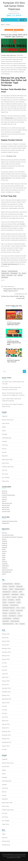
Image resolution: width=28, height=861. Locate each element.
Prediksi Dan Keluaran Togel (9, 521)
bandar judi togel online (19, 589)
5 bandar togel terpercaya (12, 271)
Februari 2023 (6, 681)
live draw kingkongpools (8, 495)
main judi (3, 275)
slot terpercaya (16, 618)
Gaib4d (4, 427)
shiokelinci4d (5, 565)
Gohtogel (4, 434)
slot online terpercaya (7, 618)
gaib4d (4, 549)
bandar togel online (5, 273)
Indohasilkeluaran (6, 438)
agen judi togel (19, 586)
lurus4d (4, 452)
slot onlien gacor (12, 615)
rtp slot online (5, 610)
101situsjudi (4, 271)
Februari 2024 (6, 641)
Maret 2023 (5, 677)
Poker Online (5, 463)
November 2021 (6, 735)
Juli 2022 (4, 706)
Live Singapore (11, 599)
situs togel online (12, 613)
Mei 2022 (4, 713)
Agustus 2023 (6, 659)
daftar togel (15, 591)
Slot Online (5, 474)
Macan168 (4, 456)
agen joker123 (11, 586)
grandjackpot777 (6, 594)
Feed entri (4, 837)
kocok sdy (4, 493)
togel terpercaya (5, 277)
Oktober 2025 (6, 634)
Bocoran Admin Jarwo (8, 420)
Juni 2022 (4, 710)
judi (19, 273)
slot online (20, 615)
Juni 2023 (4, 666)
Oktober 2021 (6, 739)
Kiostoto (4, 448)
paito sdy (4, 497)
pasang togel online (7, 459)
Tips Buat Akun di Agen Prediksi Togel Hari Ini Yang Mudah (14, 342)
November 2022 (6, 692)
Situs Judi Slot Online (7, 535)
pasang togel (5, 605)
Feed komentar (6, 841)
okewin (4, 574)
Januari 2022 (5, 728)
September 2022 (6, 699)
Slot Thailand (5, 477)
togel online (20, 275)
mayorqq (4, 551)
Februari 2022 (6, 724)
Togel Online (18, 29)
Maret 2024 (5, 637)
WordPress (18, 857)
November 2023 (6, 652)
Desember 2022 (6, 688)
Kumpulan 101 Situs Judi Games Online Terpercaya (14, 6)
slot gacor (5, 615)
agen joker (5, 586)
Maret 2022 (5, 720)
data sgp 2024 (6, 505)
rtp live (18, 607)
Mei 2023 (4, 670)
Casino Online (5, 423)
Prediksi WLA (5, 523)
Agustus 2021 (6, 746)
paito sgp (4, 499)
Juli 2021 (4, 749)
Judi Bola (4, 441)
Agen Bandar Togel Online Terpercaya (12, 537)
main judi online (10, 275)
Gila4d (3, 430)
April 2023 (5, 674)
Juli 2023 (4, 663)
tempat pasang (6, 621)
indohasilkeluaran (14, 273)
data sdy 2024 (6, 509)
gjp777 (20, 591)
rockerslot (4, 568)
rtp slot (23, 607)
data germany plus (7, 503)
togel (15, 275)
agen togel (5, 589)
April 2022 (5, 717)
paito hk (4, 501)
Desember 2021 (6, 731)
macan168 (4, 563)
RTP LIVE (4, 470)
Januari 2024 (5, 645)
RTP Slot (4, 533)
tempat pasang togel (15, 621)
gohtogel (4, 561)
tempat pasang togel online (8, 623)
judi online (24, 273)
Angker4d (4, 416)
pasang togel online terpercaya (8, 607)
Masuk (3, 834)
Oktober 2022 (6, 695)
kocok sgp (4, 491)
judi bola (8, 597)
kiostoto (4, 539)
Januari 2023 (5, 684)
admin (3, 280)
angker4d (4, 541)
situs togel (5, 613)
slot (19, 613)
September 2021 (6, 742)
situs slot (12, 610)
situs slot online (19, 610)
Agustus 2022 (6, 702)
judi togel (20, 597)
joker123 (22, 594)
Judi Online (9, 29)
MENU (22, 20)
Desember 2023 (6, 648)
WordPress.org (6, 845)
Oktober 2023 (6, 655)
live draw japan (6, 511)
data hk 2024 (5, 507)
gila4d (3, 553)
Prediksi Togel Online (7, 467)
